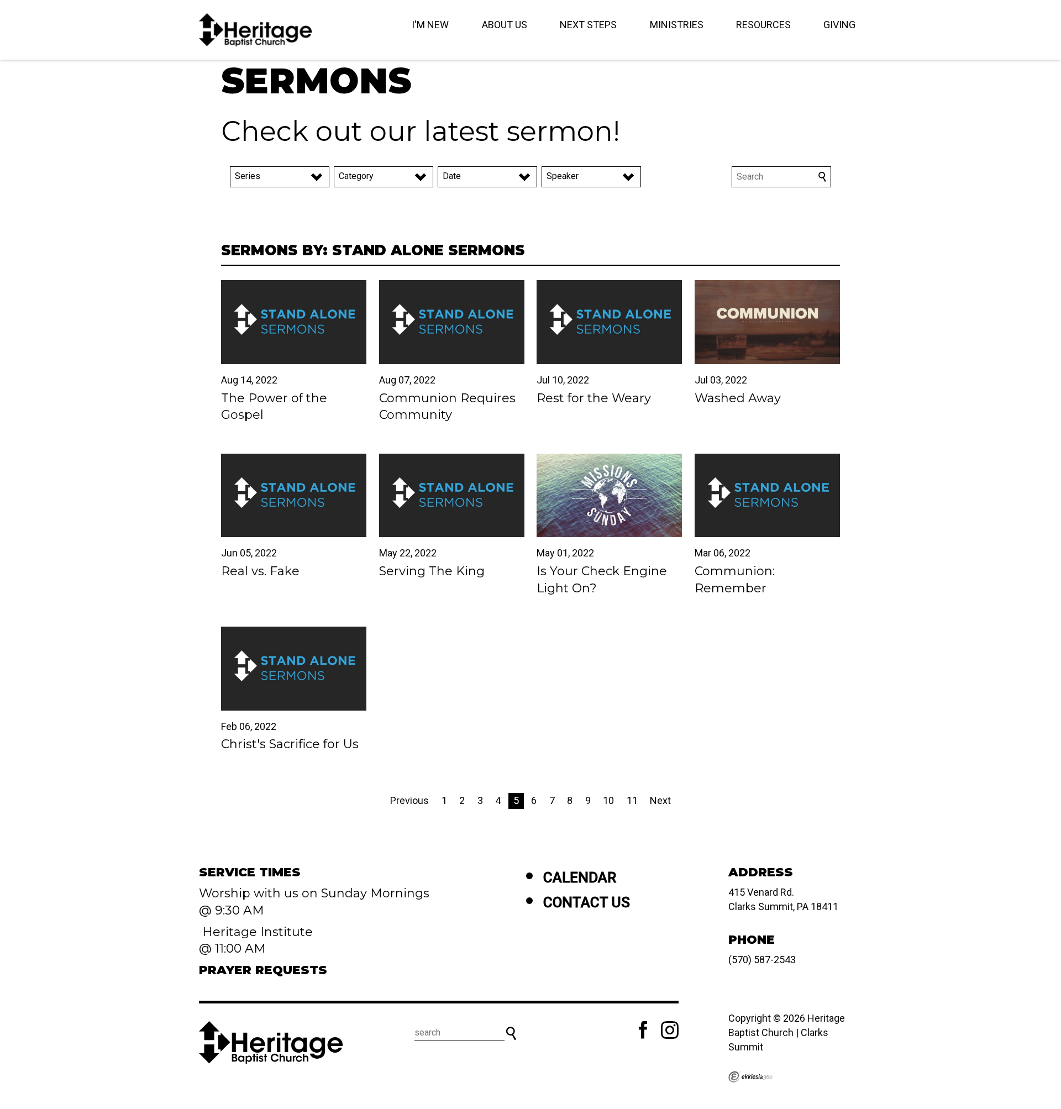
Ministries (676, 24)
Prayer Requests (263, 970)
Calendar (579, 877)
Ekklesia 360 (750, 1076)
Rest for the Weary (594, 398)
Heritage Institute (256, 931)
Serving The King (432, 571)
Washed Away (738, 398)
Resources (763, 24)
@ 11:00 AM (234, 948)
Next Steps (588, 24)
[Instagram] (670, 1030)
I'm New (430, 24)
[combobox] (279, 176)
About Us (504, 24)
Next (660, 800)
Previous (409, 800)
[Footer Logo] (271, 1042)
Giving (839, 24)
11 (632, 800)
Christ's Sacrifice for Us (290, 744)
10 (608, 800)
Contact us (586, 902)
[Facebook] (643, 1030)
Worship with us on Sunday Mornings (314, 893)
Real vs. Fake (260, 571)
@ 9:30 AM (233, 910)
